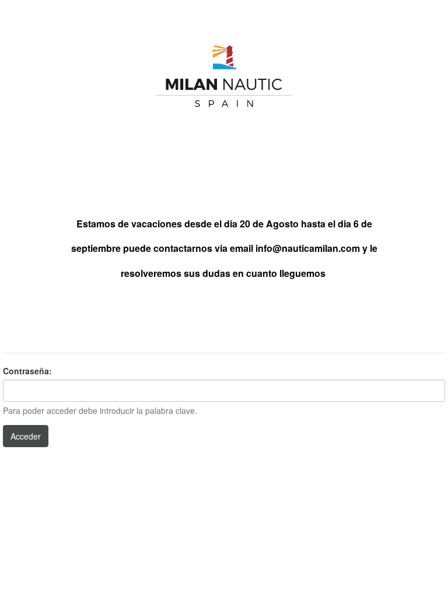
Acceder (25, 436)
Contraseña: (27, 371)
